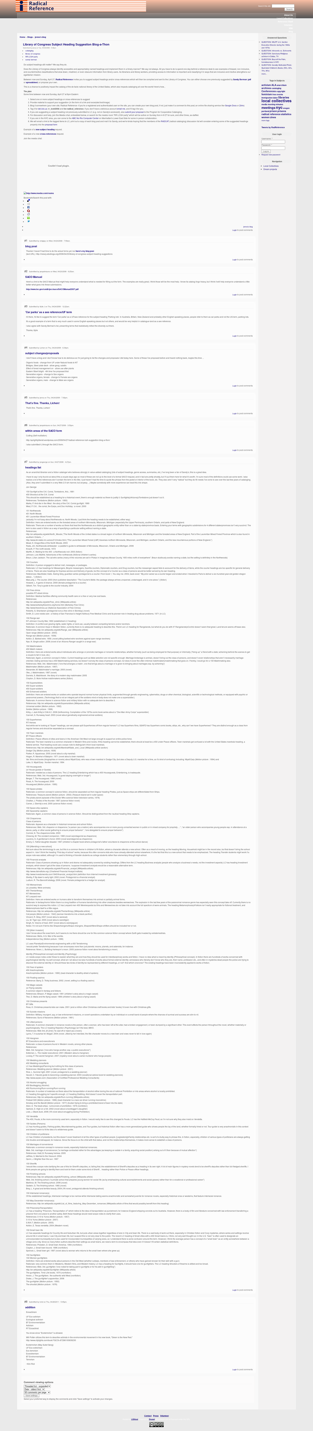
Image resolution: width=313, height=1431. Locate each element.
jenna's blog (40, 37)
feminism (266, 94)
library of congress (32, 53)
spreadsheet (32, 82)
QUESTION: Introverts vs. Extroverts (276, 50)
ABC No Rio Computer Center (85, 118)
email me (121, 108)
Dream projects (270, 169)
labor (275, 97)
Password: (266, 144)
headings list (33, 467)
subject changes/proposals (42, 353)
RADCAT (165, 121)
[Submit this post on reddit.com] (28, 215)
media (264, 104)
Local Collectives (285, 18)
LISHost (134, 1419)
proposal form (51, 124)
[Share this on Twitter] (28, 221)
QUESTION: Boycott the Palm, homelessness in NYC (273, 60)
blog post (31, 246)
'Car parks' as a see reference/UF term (48, 312)
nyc (279, 107)
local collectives (276, 100)
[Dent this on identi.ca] (28, 211)
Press (156, 1415)
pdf (249, 79)
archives (266, 88)
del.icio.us (42, 108)
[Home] (81, 10)
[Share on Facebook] (28, 208)
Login (234, 230)
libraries (283, 97)
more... (264, 73)
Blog (291, 31)
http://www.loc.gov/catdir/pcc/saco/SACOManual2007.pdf (52, 289)
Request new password (270, 154)
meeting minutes (275, 104)
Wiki (291, 28)
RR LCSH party (31, 56)
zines (273, 117)
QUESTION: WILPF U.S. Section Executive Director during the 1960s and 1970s (275, 45)
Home (22, 37)
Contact (148, 1415)
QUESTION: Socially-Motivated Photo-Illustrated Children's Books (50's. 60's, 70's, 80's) (276, 68)
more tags (265, 120)
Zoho (241, 105)
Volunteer (288, 24)
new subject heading (45, 129)
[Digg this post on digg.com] (28, 204)
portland (265, 111)
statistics (286, 114)
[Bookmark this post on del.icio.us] (28, 201)
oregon (286, 108)
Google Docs (231, 105)
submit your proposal (134, 112)
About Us (288, 15)
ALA (273, 85)
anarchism (282, 85)
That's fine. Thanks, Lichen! (42, 403)
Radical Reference (64, 79)
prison (273, 111)
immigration (267, 97)
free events (277, 94)
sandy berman (31, 59)
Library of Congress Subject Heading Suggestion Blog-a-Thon (66, 44)
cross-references (48, 133)
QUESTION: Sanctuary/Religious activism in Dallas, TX (274, 55)
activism (266, 85)
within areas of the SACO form (43, 431)
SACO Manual (33, 277)
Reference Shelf (285, 21)
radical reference (271, 114)
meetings (268, 107)
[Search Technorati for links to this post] (28, 218)
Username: (267, 138)
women (265, 117)
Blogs (30, 37)
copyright (280, 91)
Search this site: (264, 6)
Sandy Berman (240, 79)
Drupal (152, 1419)
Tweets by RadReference (273, 127)
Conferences (268, 91)
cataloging (29, 50)
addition (30, 1307)
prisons (281, 111)
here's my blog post (85, 251)
